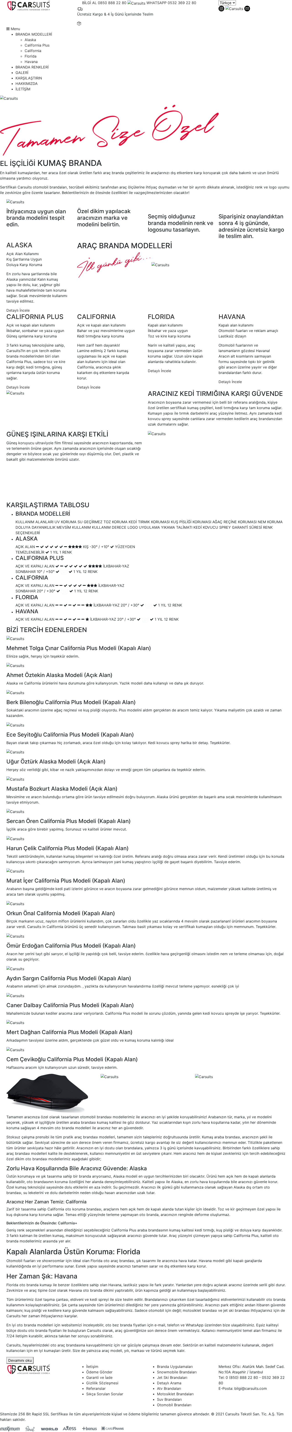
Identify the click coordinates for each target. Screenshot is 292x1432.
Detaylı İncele (18, 310)
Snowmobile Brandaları (177, 1372)
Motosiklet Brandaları (175, 1394)
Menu (15, 28)
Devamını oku (20, 1360)
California (33, 50)
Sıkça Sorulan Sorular (104, 1394)
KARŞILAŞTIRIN (29, 78)
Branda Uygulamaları (175, 1366)
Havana (31, 61)
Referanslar (96, 1388)
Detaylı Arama (169, 1383)
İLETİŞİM (23, 89)
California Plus (37, 45)
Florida (30, 56)
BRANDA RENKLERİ (32, 67)
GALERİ (22, 72)
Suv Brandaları (169, 1399)
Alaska (30, 39)
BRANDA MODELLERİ (34, 34)
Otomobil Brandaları (174, 1405)
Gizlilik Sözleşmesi (102, 1383)
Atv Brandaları (169, 1388)
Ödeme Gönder (99, 1372)
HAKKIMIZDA (27, 83)
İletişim (92, 1366)
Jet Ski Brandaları (172, 1377)
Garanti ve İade (99, 1377)
